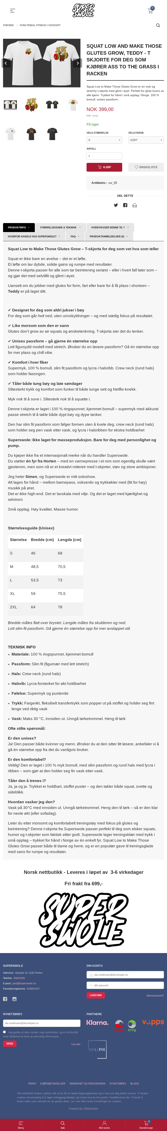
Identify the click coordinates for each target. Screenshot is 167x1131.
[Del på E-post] (134, 205)
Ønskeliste (147, 167)
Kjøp (107, 167)
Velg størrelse (98, 132)
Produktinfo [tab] (17, 227)
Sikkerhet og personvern (87, 1083)
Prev (6, 63)
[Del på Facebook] (125, 205)
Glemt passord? (155, 995)
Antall (91, 148)
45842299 (19, 978)
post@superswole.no (24, 983)
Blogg (134, 1083)
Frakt (32, 1083)
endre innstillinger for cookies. (104, 1101)
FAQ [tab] (73, 236)
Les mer (75, 1044)
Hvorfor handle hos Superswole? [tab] (32, 236)
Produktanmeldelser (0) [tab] (107, 236)
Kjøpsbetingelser (52, 1083)
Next (77, 63)
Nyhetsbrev (118, 1083)
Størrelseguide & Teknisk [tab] (58, 227)
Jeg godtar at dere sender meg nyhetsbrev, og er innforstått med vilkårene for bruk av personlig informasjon (40, 1034)
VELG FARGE (136, 132)
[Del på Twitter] (116, 205)
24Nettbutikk (91, 1108)
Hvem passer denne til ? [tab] (108, 227)
